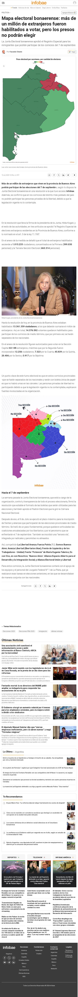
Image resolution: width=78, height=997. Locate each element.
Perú (24, 967)
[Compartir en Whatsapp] (49, 175)
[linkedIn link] (13, 962)
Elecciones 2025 (9, 631)
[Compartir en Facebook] (54, 175)
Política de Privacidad (69, 956)
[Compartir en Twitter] (59, 175)
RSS (24, 976)
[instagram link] (13, 957)
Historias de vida (23, 8)
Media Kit (54, 968)
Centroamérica (24, 970)
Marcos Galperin (35, 8)
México (24, 963)
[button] (3, 3)
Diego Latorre (46, 8)
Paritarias (64, 8)
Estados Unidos (24, 960)
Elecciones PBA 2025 (26, 631)
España (24, 957)
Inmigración (43, 631)
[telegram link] (9, 962)
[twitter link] (9, 957)
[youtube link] (4, 962)
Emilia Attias (56, 8)
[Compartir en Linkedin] (63, 175)
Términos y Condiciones (69, 951)
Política (5, 13)
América (24, 950)
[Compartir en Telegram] (68, 175)
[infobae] (39, 3)
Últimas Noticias (24, 973)
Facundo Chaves (16, 52)
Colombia (24, 953)
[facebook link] (4, 957)
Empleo (39, 953)
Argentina (54, 952)
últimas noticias (56, 631)
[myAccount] (74, 2)
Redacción (39, 950)
